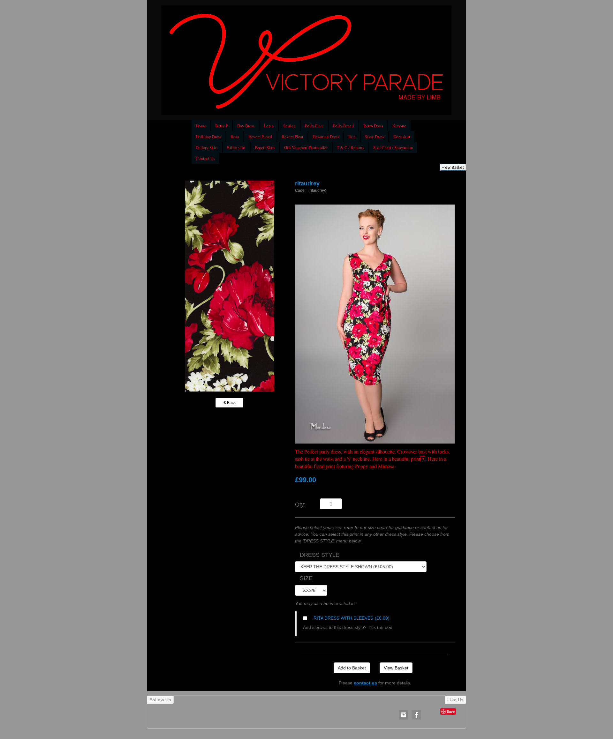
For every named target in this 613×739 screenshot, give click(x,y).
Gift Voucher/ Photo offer (306, 147)
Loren (269, 126)
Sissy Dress (374, 136)
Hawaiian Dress (326, 136)
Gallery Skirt (207, 147)
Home (201, 126)
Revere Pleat (292, 136)
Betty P (221, 126)
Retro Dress (373, 126)
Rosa (235, 136)
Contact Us (205, 158)
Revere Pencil (260, 136)
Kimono (399, 126)
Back (231, 402)
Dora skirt (401, 136)
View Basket (396, 667)
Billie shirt (236, 147)
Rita (352, 136)
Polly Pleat (314, 126)
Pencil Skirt (265, 147)
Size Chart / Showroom (393, 147)
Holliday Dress (208, 136)
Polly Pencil (343, 126)
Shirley (289, 126)
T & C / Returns (350, 147)
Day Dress (245, 126)
